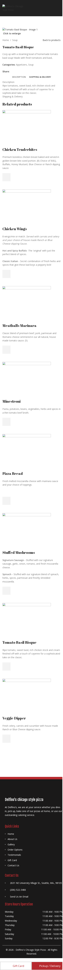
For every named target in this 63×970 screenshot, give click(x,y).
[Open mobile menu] (59, 8)
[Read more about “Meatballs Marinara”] (6, 350)
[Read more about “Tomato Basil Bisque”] (6, 666)
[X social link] (15, 71)
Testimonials (14, 854)
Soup (15, 40)
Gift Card (12, 860)
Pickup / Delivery (50, 966)
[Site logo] (13, 7)
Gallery (11, 844)
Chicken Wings (14, 228)
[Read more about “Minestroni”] (6, 422)
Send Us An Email (19, 896)
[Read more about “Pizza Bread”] (6, 501)
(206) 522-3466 (18, 889)
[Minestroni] (26, 380)
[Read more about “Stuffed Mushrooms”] (6, 591)
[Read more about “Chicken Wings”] (6, 274)
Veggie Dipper (14, 718)
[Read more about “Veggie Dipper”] (6, 739)
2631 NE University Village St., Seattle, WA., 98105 (36, 882)
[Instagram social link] (14, 821)
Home (5, 40)
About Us (12, 839)
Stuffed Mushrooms (18, 552)
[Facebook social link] (11, 71)
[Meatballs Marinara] (26, 304)
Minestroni (11, 401)
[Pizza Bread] (26, 452)
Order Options (15, 849)
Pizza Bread (12, 473)
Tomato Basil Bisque (19, 642)
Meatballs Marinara (19, 325)
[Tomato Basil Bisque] (26, 621)
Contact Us (13, 865)
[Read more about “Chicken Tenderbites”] (6, 177)
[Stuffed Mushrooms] (26, 531)
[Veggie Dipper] (26, 697)
